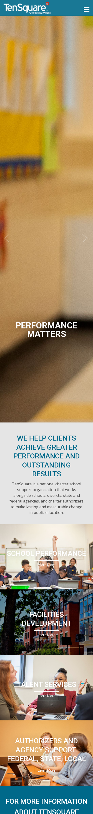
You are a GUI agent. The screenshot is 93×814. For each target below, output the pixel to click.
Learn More (46, 565)
